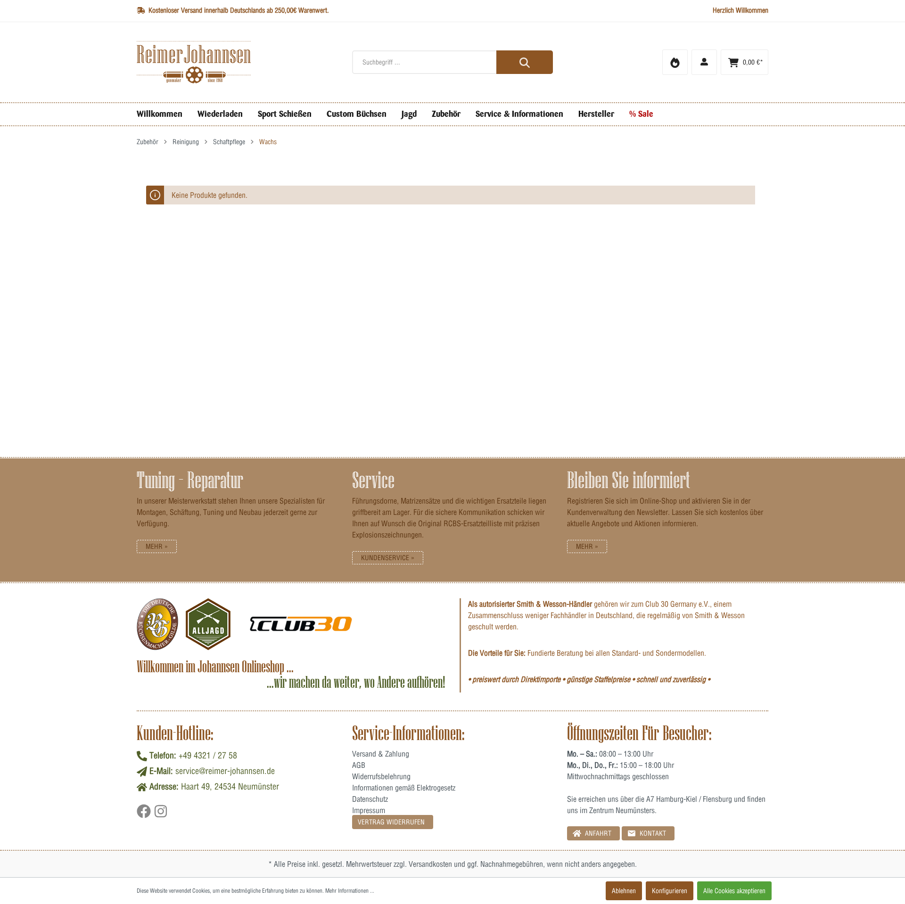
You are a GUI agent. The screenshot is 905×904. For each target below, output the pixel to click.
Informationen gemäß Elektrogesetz (403, 787)
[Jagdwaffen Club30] (300, 624)
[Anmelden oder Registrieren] (704, 62)
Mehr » (157, 546)
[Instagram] (161, 814)
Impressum (368, 810)
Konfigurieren (669, 891)
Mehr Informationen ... (349, 890)
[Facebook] (145, 814)
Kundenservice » (387, 558)
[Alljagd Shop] (208, 624)
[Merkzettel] (675, 62)
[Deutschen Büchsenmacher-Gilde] (157, 624)
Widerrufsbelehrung (381, 776)
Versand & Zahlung (380, 753)
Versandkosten (430, 864)
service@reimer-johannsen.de (225, 771)
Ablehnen (624, 891)
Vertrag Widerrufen (391, 822)
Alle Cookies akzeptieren (734, 891)
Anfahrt (597, 833)
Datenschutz (370, 799)
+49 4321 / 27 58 (208, 755)
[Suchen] (524, 62)
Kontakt (652, 833)
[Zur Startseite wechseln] (237, 62)
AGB (358, 765)
